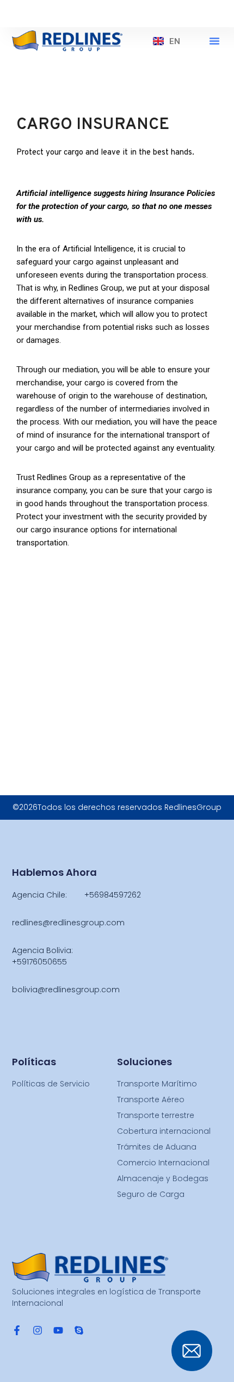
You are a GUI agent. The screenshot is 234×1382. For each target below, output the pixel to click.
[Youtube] (58, 1330)
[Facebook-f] (17, 1330)
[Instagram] (37, 1330)
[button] (214, 41)
